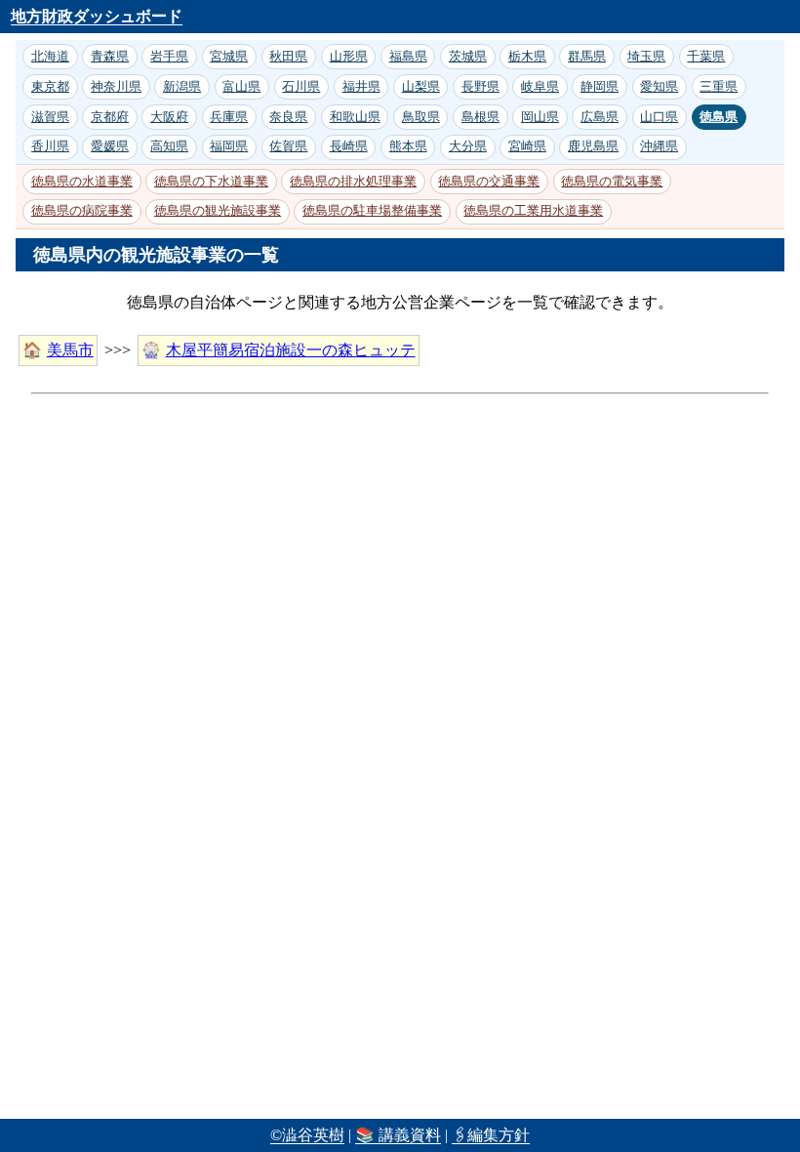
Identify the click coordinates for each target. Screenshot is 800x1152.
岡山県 (540, 116)
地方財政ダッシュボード (96, 16)
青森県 (110, 56)
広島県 (599, 116)
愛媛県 (110, 146)
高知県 (169, 146)
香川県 (50, 146)
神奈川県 (116, 86)
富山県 (241, 86)
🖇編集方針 (491, 1135)
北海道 (50, 56)
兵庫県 (229, 116)
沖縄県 (659, 146)
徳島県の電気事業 (611, 181)
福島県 (408, 56)
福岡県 (229, 146)
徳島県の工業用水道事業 (533, 210)
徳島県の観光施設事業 (217, 210)
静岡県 (599, 86)
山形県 (349, 56)
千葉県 (706, 56)
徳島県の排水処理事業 (353, 181)
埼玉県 (646, 56)
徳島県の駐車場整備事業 (372, 210)
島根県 (480, 116)
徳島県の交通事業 (489, 181)
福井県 (361, 86)
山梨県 (421, 86)
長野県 (480, 86)
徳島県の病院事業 (82, 210)
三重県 (719, 86)
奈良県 (288, 116)
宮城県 (229, 56)
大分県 (468, 146)
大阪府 (169, 116)
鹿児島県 (593, 146)
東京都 (50, 86)
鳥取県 (421, 116)
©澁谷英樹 (307, 1135)
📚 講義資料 (398, 1135)
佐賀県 (288, 146)
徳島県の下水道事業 (211, 181)
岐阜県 (540, 86)
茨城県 (468, 56)
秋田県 (288, 56)
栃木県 (527, 56)
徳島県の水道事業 (82, 181)
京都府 (110, 116)
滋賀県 (50, 116)
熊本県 (408, 146)
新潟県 (182, 86)
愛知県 (659, 86)
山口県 (659, 116)
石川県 (301, 86)
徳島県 (719, 116)
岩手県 (169, 56)
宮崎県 (527, 146)
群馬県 (587, 56)
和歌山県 (355, 116)
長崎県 (349, 146)
